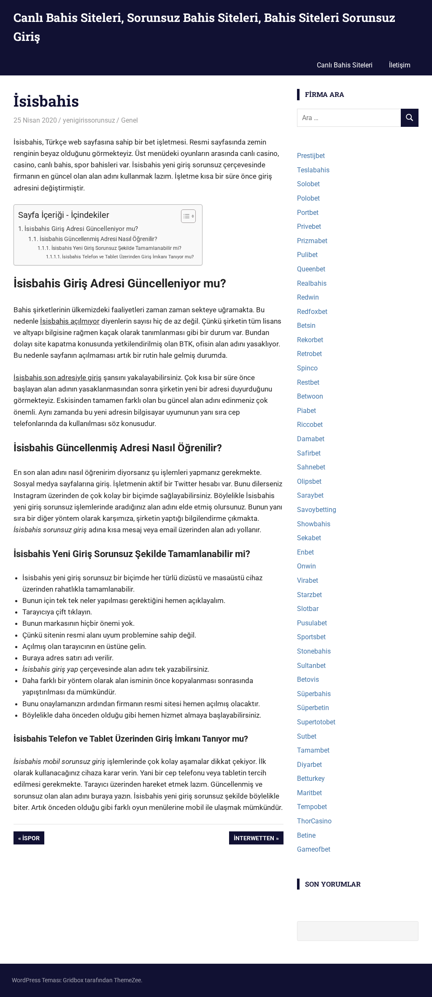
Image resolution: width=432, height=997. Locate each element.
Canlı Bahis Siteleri (345, 65)
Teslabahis (313, 170)
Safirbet (309, 453)
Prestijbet (311, 156)
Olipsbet (309, 481)
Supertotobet (316, 722)
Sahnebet (311, 467)
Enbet (305, 552)
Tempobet (312, 807)
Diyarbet (309, 765)
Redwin (308, 297)
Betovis (308, 679)
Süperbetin (313, 708)
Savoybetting (316, 510)
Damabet (310, 439)
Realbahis (312, 283)
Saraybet (310, 495)
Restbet (308, 382)
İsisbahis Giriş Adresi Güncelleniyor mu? (81, 229)
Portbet (308, 213)
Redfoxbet (312, 312)
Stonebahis (314, 651)
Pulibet (307, 255)
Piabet (306, 411)
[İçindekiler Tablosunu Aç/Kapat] (184, 216)
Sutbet (306, 736)
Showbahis (313, 524)
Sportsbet (311, 637)
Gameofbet (313, 849)
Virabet (307, 580)
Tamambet (313, 750)
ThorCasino (314, 821)
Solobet (308, 184)
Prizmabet (312, 241)
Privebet (309, 226)
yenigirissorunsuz (89, 120)
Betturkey (311, 779)
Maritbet (309, 793)
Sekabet (309, 538)
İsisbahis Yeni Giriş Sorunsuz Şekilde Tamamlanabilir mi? (116, 248)
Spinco (307, 368)
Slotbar (308, 609)
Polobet (308, 198)
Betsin (306, 326)
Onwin (306, 566)
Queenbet (311, 269)
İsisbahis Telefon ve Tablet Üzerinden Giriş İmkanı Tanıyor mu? (128, 257)
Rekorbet (310, 340)
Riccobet (310, 425)
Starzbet (309, 595)
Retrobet (309, 354)
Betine (306, 835)
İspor (32, 839)
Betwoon (310, 396)
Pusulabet (312, 623)
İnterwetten (253, 839)
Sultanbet (311, 666)
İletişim (399, 65)
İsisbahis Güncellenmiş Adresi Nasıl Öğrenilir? (98, 239)
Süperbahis (314, 694)
